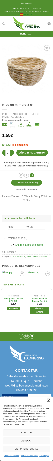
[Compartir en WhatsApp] (21, 175)
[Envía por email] (31, 175)
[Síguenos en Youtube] (31, 336)
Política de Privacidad (29, 456)
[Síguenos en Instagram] (26, 336)
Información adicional (21, 218)
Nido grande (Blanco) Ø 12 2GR (14, 299)
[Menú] (29, 34)
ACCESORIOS (20, 114)
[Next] (50, 295)
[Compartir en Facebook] (26, 175)
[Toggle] (5, 218)
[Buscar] (3, 24)
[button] (48, 400)
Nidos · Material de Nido (36, 257)
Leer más (13, 308)
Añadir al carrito (32, 152)
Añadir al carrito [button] (39, 310)
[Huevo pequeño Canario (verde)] (39, 282)
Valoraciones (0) (17, 238)
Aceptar (26, 432)
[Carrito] (49, 23)
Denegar (26, 440)
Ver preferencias (26, 448)
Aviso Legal (44, 456)
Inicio (5, 114)
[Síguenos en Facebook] (21, 336)
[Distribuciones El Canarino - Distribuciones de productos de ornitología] (26, 23)
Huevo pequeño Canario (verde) (39, 299)
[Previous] (2, 295)
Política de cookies (11, 456)
